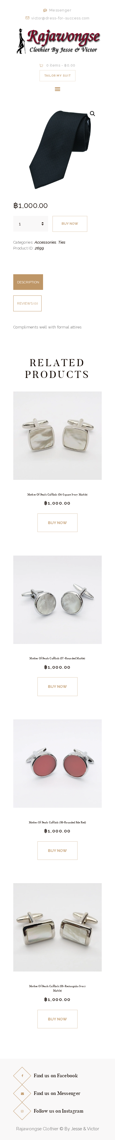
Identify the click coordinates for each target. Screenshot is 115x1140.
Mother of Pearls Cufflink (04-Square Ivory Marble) (57, 494)
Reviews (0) (27, 303)
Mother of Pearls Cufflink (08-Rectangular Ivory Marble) (57, 988)
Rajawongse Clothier (37, 1128)
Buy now (70, 224)
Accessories (45, 242)
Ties (61, 242)
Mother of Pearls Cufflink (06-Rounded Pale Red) (57, 822)
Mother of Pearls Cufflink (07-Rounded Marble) (57, 658)
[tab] (57, 285)
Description (28, 282)
